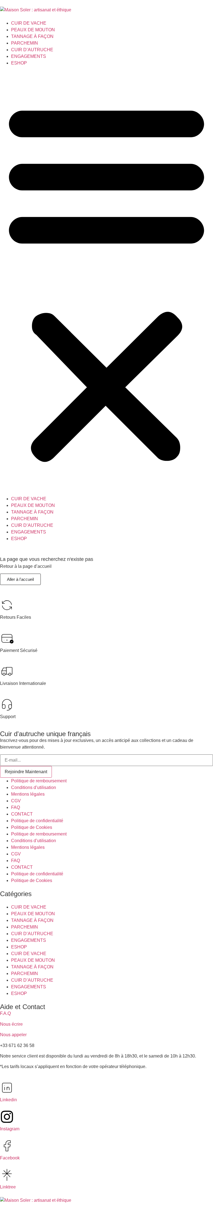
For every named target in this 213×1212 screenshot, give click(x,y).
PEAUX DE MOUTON (33, 29)
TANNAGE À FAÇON (32, 36)
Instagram (9, 1128)
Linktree (8, 1187)
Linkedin (8, 1099)
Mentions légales (28, 794)
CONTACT (22, 814)
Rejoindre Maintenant (26, 771)
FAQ (15, 807)
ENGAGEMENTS (28, 56)
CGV (16, 800)
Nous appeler (13, 1034)
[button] (106, 281)
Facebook (10, 1158)
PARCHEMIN (24, 43)
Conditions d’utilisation (33, 787)
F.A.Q (5, 1013)
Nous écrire (11, 1024)
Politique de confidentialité (37, 820)
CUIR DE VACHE (28, 23)
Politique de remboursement (39, 780)
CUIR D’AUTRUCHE (32, 49)
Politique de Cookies (31, 827)
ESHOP (19, 63)
